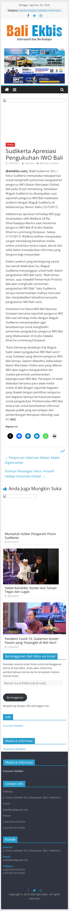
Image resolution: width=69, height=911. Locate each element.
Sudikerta (54, 163)
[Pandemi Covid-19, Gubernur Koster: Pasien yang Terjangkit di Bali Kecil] (34, 604)
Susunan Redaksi (13, 725)
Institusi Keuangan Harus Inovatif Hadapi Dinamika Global (29, 473)
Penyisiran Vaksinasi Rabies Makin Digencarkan (32, 460)
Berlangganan (15, 697)
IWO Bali (44, 163)
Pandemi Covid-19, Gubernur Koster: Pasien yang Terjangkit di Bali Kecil (32, 641)
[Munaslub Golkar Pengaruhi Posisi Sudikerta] (20, 496)
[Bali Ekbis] (7, 89)
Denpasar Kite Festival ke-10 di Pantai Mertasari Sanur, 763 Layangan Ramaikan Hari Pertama (39, 11)
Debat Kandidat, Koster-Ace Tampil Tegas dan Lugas (31, 590)
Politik (10, 144)
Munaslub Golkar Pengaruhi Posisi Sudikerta (30, 536)
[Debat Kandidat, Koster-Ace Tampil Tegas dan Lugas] (31, 551)
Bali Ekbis (30, 163)
